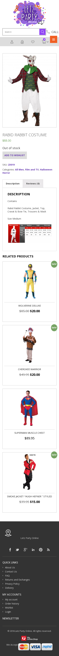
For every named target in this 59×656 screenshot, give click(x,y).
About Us (10, 567)
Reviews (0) (33, 183)
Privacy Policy (12, 583)
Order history (12, 603)
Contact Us (11, 571)
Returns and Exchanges (17, 579)
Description (13, 183)
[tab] (12, 183)
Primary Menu (53, 39)
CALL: (55, 32)
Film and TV (32, 169)
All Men (19, 169)
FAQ (7, 575)
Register (12, 42)
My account (11, 599)
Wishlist (33, 42)
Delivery (9, 587)
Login (22, 42)
